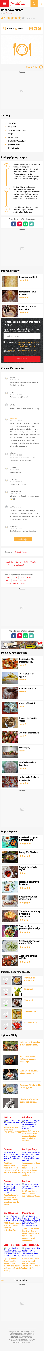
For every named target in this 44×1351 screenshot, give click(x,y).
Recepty (9, 13)
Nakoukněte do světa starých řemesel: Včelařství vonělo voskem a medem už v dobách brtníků (31, 1263)
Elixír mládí (28, 989)
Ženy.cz (7, 1181)
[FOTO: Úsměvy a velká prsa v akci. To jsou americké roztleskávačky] (13, 1218)
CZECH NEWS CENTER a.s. (26, 1331)
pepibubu (13, 419)
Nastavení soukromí (21, 1339)
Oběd (26, 562)
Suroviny (5, 115)
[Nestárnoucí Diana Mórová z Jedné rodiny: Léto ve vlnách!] (31, 1186)
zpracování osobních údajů (26, 346)
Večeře (33, 562)
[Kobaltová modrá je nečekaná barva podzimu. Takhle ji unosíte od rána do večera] (13, 1188)
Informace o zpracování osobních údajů (21, 1337)
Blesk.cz (26, 1181)
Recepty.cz (5, 1280)
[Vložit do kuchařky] (31, 28)
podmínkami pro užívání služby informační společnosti (23, 343)
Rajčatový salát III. (31, 1023)
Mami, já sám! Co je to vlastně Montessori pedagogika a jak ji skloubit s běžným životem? (30, 1136)
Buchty (18, 562)
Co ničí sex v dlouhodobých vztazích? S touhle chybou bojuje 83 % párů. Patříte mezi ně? (12, 1168)
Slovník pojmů (19, 565)
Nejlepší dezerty (21, 552)
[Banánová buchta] (22, 63)
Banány (8, 577)
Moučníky (9, 562)
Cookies (11, 1339)
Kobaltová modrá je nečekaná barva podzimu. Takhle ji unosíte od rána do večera (11, 1199)
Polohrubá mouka (19, 580)
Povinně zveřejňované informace (22, 1342)
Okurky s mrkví (30, 1011)
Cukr (15, 577)
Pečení (8, 565)
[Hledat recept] (34, 3)
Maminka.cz (28, 1213)
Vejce (23, 583)
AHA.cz (7, 1117)
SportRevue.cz (11, 1213)
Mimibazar (27, 1117)
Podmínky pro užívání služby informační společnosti (22, 1335)
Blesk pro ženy (29, 1149)
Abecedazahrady (30, 1244)
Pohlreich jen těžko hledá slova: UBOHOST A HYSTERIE (13, 1129)
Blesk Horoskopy (12, 1244)
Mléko (8, 580)
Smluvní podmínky (13, 350)
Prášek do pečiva (12, 583)
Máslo (29, 577)
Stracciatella (28, 1000)
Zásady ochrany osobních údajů (27, 350)
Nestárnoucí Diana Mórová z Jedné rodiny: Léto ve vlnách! (31, 1193)
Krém (22, 577)
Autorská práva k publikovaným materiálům (22, 1333)
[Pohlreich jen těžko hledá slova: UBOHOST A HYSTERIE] (13, 1122)
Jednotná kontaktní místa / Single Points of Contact (22, 1339)
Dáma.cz (8, 1149)
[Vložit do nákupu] (35, 28)
